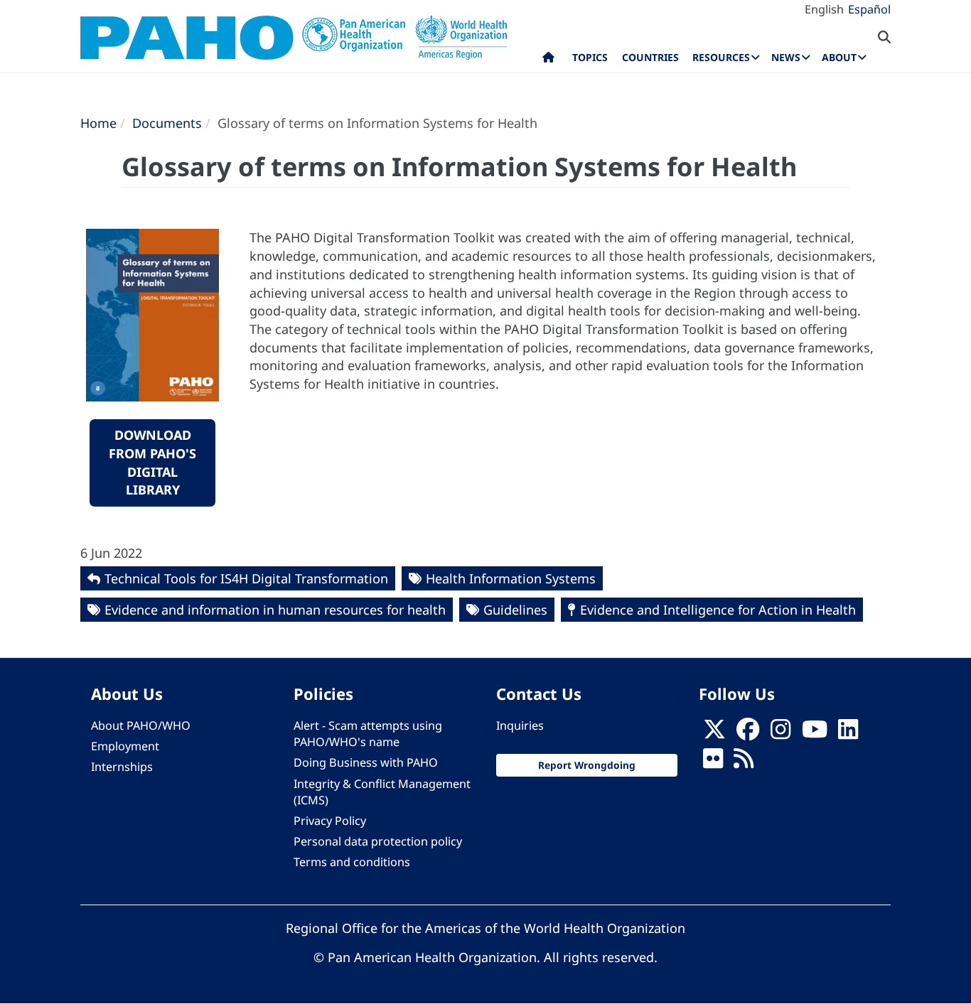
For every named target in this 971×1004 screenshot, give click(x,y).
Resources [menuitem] (721, 57)
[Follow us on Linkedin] (848, 734)
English (824, 9)
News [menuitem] (785, 57)
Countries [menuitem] (650, 57)
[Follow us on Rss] (743, 763)
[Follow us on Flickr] (713, 763)
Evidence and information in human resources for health (275, 609)
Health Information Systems (511, 578)
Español (869, 9)
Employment (125, 746)
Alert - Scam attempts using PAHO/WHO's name (368, 734)
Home (98, 122)
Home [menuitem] (548, 60)
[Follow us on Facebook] (747, 734)
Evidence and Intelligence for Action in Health (718, 609)
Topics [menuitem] (590, 57)
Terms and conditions (352, 862)
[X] (714, 734)
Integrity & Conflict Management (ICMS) (382, 792)
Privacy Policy (330, 820)
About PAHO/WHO (141, 725)
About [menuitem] (839, 57)
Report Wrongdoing (586, 765)
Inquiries (520, 725)
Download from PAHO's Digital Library (152, 462)
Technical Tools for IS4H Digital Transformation (246, 578)
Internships (122, 766)
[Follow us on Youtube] (814, 734)
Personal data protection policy (378, 841)
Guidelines (515, 609)
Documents (167, 122)
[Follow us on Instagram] (780, 734)
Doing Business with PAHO (366, 762)
